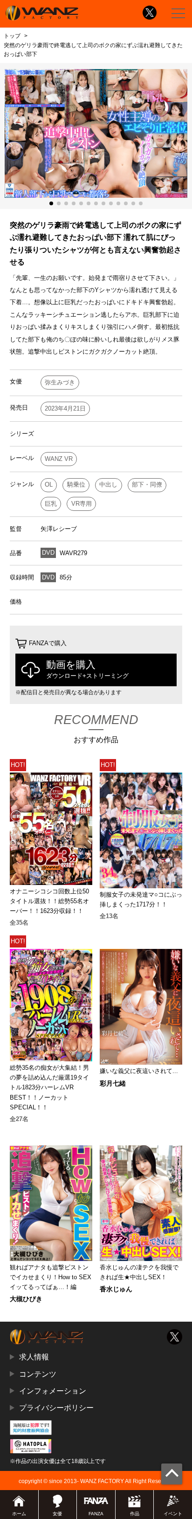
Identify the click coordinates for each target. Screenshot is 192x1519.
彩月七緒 (113, 1083)
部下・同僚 (147, 484)
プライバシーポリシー (56, 1407)
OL (49, 484)
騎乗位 (76, 484)
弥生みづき (60, 382)
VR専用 (81, 503)
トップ (12, 36)
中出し (108, 484)
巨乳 (51, 503)
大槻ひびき (26, 1299)
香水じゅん (116, 1289)
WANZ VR (59, 458)
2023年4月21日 (65, 408)
